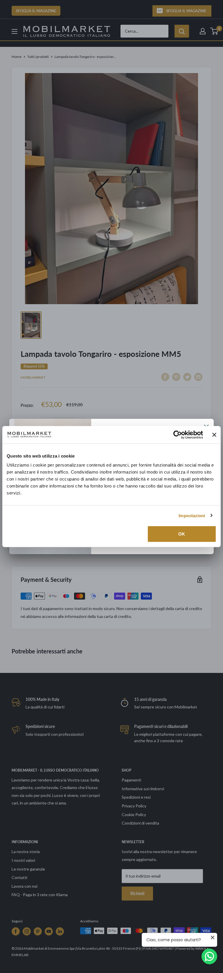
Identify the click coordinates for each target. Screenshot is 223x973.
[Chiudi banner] (214, 435)
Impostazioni (192, 515)
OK (181, 533)
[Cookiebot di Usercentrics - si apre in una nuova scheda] (177, 434)
